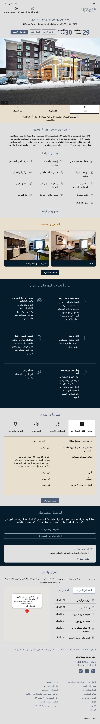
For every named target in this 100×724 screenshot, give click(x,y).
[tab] (84, 109)
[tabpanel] (50, 118)
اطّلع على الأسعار (18, 32)
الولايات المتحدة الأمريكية (78, 649)
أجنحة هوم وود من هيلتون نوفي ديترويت (30, 649)
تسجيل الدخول (9, 12)
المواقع (93, 649)
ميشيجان (62, 649)
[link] (83, 558)
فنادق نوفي (52, 649)
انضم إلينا (20, 12)
